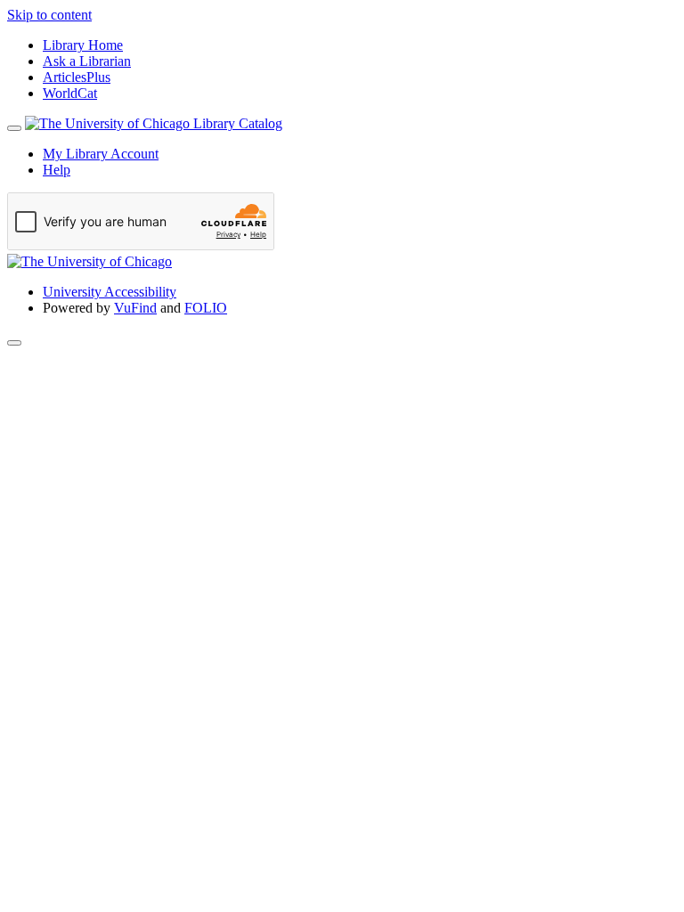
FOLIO (205, 307)
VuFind (135, 307)
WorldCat (70, 93)
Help (56, 169)
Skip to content (49, 14)
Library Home (83, 45)
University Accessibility (109, 291)
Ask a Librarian (87, 61)
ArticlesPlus (76, 77)
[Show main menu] (14, 128)
